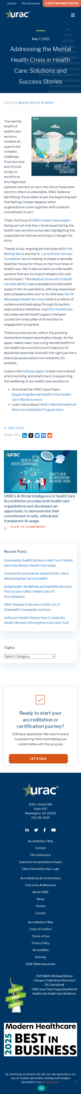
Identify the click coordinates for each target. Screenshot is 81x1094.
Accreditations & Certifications (40, 878)
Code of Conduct (40, 929)
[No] (76, 1082)
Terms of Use (40, 936)
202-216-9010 (40, 817)
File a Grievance (31, 3)
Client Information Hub (62, 3)
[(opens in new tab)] (40, 1039)
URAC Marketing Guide (40, 964)
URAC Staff (16, 428)
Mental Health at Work (36, 102)
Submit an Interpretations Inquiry (40, 862)
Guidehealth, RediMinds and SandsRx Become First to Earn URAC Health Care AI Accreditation (38, 592)
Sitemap (40, 957)
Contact (11, 3)
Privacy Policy (41, 943)
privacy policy (50, 1082)
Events (40, 906)
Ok (41, 1088)
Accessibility (40, 950)
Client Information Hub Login (40, 869)
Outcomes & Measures (40, 885)
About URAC (40, 892)
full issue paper (33, 371)
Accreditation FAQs (40, 841)
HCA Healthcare (60, 309)
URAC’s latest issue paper (51, 220)
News (40, 899)
